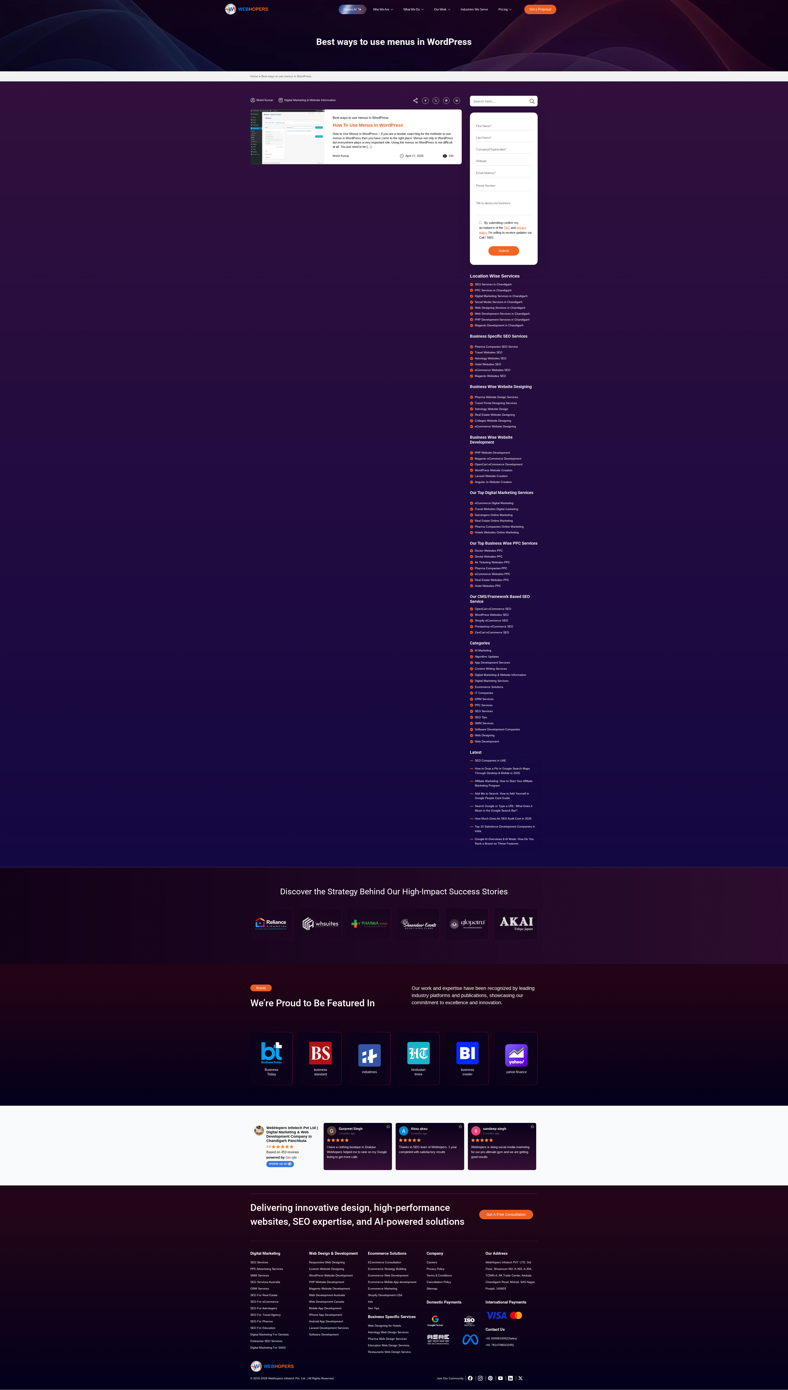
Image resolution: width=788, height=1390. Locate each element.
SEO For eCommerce (264, 1301)
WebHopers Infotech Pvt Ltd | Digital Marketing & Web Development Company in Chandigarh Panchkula (292, 1134)
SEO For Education (262, 1328)
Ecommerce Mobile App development (392, 1282)
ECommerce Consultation (384, 1262)
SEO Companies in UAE (490, 760)
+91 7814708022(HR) (500, 1345)
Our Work (440, 9)
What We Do (411, 9)
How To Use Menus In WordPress (368, 125)
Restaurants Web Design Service (389, 1352)
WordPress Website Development (331, 1275)
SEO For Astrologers (263, 1308)
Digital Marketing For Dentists (269, 1334)
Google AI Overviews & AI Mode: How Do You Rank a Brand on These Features (504, 841)
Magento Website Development (329, 1288)
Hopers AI (350, 9)
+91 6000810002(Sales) (501, 1338)
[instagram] (480, 1378)
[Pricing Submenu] (511, 9)
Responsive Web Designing (327, 1262)
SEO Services (259, 1262)
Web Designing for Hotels (384, 1325)
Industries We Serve (474, 9)
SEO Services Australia (265, 1282)
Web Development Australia (327, 1295)
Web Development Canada (326, 1301)
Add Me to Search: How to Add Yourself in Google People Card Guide (502, 796)
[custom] (425, 101)
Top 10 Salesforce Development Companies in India (505, 829)
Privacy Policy (435, 1268)
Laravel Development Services (329, 1328)
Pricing (503, 9)
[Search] (532, 101)
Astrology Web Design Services (388, 1332)
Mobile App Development (325, 1308)
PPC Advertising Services (266, 1268)
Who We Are (381, 9)
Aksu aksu (419, 1128)
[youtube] (500, 1378)
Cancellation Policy (439, 1282)
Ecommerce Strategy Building (387, 1268)
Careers (432, 1262)
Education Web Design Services (388, 1345)
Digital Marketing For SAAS (268, 1347)
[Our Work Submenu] (450, 9)
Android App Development (326, 1321)
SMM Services (259, 1275)
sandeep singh (494, 1128)
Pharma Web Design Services (387, 1338)
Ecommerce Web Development (388, 1275)
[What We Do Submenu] (423, 9)
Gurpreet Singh (351, 1128)
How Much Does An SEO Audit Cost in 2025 (503, 818)
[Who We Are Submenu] (393, 9)
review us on (278, 1163)
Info (370, 1301)
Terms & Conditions (439, 1275)
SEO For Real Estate (263, 1295)
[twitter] (520, 1378)
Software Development (324, 1334)
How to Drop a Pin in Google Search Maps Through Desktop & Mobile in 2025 (502, 771)
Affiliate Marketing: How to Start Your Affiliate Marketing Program (504, 783)
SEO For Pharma (261, 1321)
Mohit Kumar (341, 155)
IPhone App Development (325, 1314)
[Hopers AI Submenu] (360, 9)
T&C (507, 227)
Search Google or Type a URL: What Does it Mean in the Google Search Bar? (503, 808)
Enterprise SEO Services (266, 1341)
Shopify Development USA (385, 1295)
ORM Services (259, 1288)
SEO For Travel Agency (265, 1314)
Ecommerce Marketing (382, 1288)
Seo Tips (373, 1308)
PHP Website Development (326, 1282)
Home (254, 76)
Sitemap (432, 1288)
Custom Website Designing (326, 1268)
